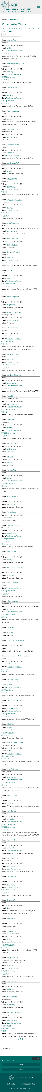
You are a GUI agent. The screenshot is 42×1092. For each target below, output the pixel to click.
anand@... (10, 95)
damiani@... (11, 884)
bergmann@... (12, 305)
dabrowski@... (12, 866)
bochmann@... (12, 449)
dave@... (10, 908)
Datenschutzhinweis (28, 1084)
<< (13, 1039)
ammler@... (11, 72)
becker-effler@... (12, 245)
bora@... (10, 478)
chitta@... (10, 751)
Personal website (9, 824)
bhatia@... (10, 359)
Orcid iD (5, 594)
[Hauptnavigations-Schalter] (38, 7)
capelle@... (10, 633)
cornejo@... (11, 819)
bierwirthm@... (12, 404)
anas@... (10, 119)
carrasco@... (11, 648)
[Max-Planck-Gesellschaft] (12, 1078)
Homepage (7, 544)
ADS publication (8, 101)
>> (28, 1039)
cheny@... (10, 727)
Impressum (11, 1084)
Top (37, 1058)
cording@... (11, 803)
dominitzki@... (12, 1005)
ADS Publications (9, 77)
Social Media (7, 1061)
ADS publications (9, 341)
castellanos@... (12, 664)
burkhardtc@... (12, 533)
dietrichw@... (11, 965)
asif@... (9, 171)
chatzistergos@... (13, 708)
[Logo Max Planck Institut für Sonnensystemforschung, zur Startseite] (17, 6)
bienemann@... (12, 383)
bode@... (10, 462)
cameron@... (11, 609)
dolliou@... (10, 989)
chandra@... (11, 685)
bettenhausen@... (13, 320)
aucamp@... (11, 187)
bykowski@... (11, 575)
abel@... (9, 48)
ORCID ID (6, 759)
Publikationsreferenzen (14, 51)
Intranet (21, 1064)
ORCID (5, 830)
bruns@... (10, 518)
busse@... (10, 560)
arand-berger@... (12, 137)
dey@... (9, 939)
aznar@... (10, 207)
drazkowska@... (12, 1020)
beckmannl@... (12, 257)
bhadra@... (10, 336)
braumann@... (12, 504)
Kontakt (21, 1069)
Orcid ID (5, 53)
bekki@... (10, 278)
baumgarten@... (12, 231)
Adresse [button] (4, 1048)
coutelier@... (11, 848)
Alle (10, 31)
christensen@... (12, 777)
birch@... (10, 428)
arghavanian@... (12, 153)
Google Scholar (8, 539)
